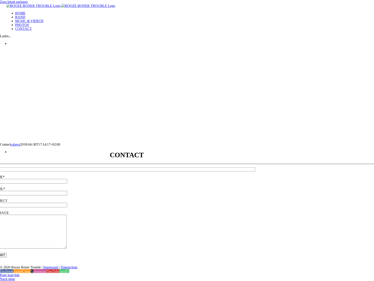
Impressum (50, 267)
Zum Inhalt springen (14, 2)
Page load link (9, 275)
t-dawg (15, 144)
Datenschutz (69, 267)
